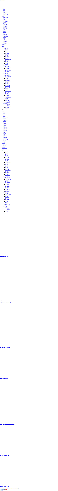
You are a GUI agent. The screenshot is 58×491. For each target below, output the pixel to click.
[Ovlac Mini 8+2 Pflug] (27, 453)
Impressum (11, 488)
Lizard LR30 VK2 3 (4, 256)
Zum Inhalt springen (2, 0)
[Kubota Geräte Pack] (27, 484)
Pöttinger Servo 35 (4, 378)
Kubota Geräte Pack (4, 486)
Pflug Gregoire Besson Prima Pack (7, 424)
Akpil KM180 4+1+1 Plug (5, 302)
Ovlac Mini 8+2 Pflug (4, 455)
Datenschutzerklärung (16, 488)
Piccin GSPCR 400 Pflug (5, 347)
